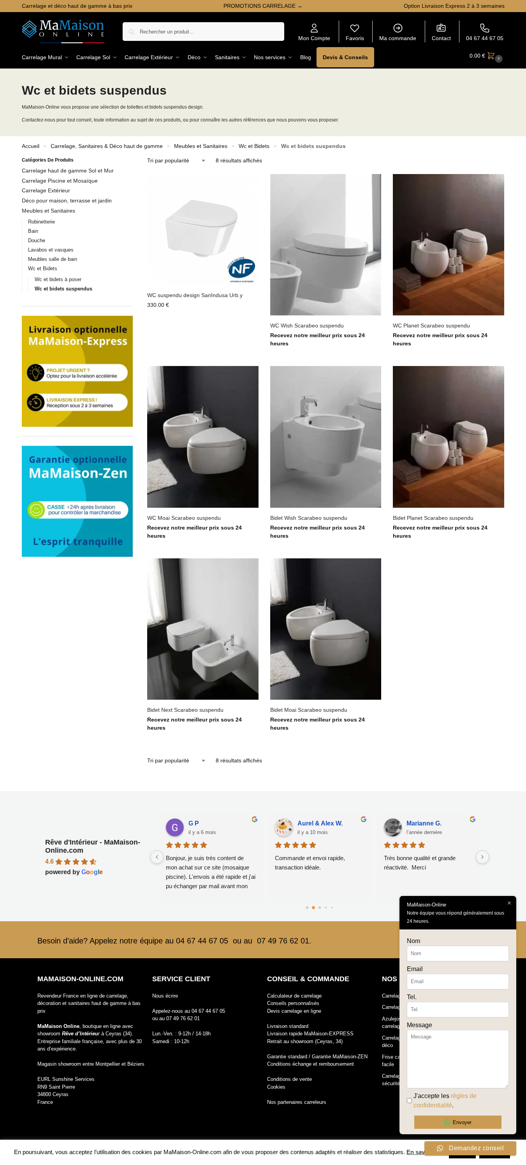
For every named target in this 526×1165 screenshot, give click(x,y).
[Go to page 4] (332, 908)
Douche (36, 240)
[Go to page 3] (325, 907)
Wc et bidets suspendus (63, 289)
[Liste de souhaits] (247, 186)
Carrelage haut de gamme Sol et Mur (68, 170)
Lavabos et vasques (51, 250)
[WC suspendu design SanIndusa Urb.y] (203, 229)
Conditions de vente (289, 1079)
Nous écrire (165, 996)
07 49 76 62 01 (183, 1018)
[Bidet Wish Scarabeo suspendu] (326, 436)
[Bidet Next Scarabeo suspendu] (203, 629)
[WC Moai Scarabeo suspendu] (203, 436)
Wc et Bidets (254, 146)
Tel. (412, 997)
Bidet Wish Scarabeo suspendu (308, 518)
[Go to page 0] (307, 908)
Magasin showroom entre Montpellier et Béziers (90, 1064)
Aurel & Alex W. (309, 823)
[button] (487, 55)
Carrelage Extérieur (46, 190)
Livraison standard (287, 1026)
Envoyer (462, 1122)
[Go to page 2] (319, 907)
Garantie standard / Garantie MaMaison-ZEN (317, 1056)
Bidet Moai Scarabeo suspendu (308, 710)
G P (183, 823)
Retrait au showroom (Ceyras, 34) (305, 1041)
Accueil (30, 146)
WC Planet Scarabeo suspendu (431, 325)
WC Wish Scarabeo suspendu (307, 325)
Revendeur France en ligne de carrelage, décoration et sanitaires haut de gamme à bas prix (89, 1003)
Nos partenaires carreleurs (296, 1102)
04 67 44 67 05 (484, 38)
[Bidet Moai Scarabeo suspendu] (326, 629)
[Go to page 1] (313, 907)
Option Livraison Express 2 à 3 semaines (454, 6)
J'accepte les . (445, 1101)
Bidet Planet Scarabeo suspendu (433, 518)
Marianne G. (413, 823)
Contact (441, 38)
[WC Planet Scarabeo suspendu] (448, 244)
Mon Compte (314, 38)
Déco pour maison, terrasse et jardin (67, 200)
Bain (33, 231)
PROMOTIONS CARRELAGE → (263, 6)
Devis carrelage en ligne (294, 1011)
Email (415, 969)
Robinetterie (41, 222)
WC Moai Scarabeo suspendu (184, 518)
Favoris (355, 38)
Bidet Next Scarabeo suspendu (185, 710)
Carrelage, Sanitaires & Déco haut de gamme (107, 146)
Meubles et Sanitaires (200, 146)
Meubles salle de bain (52, 259)
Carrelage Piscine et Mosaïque (60, 181)
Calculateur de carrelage (294, 996)
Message (419, 1025)
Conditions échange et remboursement (310, 1064)
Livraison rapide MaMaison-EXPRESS (310, 1034)
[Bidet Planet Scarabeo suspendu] (448, 436)
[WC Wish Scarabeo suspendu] (326, 244)
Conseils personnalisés (293, 1003)
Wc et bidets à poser (58, 279)
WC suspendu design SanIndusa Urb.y (195, 295)
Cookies (276, 1087)
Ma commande (397, 38)
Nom (413, 941)
